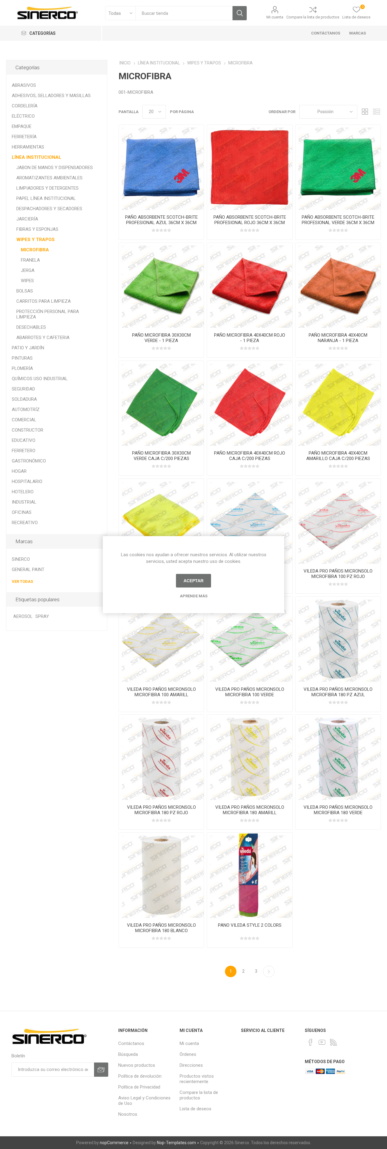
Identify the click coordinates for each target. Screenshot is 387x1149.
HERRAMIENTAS (28, 147)
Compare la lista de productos (312, 17)
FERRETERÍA (24, 136)
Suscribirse (101, 1069)
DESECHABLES (31, 327)
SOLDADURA (24, 399)
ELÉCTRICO (23, 116)
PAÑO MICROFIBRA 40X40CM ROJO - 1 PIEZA (249, 337)
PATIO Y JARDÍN (28, 348)
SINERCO (21, 559)
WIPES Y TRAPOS (35, 239)
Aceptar (193, 580)
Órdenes (188, 1054)
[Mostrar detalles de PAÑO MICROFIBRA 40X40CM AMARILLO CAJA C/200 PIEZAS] (337, 403)
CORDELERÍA (24, 106)
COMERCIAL (24, 420)
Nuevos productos (136, 1065)
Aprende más (193, 595)
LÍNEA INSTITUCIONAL (36, 157)
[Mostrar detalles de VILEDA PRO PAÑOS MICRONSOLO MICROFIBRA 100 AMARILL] (161, 639)
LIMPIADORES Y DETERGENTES (47, 188)
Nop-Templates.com (176, 1142)
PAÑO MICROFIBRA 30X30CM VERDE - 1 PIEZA (161, 337)
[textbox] (184, 13)
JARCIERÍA (27, 219)
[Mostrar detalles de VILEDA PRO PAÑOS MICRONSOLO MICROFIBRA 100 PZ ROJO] (337, 521)
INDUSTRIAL (24, 502)
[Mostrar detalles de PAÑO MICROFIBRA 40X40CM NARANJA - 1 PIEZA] (337, 285)
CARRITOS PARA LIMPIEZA (43, 301)
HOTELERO (23, 492)
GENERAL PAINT (28, 569)
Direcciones (191, 1065)
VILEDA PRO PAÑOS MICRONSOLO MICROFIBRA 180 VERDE (338, 810)
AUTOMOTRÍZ (26, 409)
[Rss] (333, 1042)
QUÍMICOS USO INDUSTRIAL (40, 378)
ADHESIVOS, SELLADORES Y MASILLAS (51, 95)
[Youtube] (322, 1042)
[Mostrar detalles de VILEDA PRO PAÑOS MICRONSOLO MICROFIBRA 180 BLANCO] (161, 875)
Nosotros (127, 1114)
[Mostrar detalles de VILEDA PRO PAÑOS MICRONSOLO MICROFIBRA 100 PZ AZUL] (249, 521)
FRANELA (30, 260)
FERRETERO (23, 450)
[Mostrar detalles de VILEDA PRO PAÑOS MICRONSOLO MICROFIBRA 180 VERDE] (337, 757)
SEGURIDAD (23, 389)
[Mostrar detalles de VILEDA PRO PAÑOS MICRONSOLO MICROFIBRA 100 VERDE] (249, 639)
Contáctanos (131, 1043)
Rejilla (364, 112)
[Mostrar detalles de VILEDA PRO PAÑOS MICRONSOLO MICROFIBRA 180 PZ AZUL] (337, 639)
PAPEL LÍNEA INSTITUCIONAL (46, 198)
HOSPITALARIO (27, 481)
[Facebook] (310, 1042)
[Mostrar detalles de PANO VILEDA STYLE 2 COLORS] (249, 875)
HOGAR (19, 471)
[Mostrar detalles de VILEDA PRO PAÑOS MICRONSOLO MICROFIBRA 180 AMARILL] (249, 757)
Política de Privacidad (139, 1087)
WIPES (27, 280)
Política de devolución (139, 1076)
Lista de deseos (195, 1108)
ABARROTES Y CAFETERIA (43, 337)
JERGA (27, 270)
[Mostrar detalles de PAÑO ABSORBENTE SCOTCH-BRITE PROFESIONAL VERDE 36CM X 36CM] (337, 167)
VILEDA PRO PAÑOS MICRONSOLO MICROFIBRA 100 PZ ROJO (338, 573)
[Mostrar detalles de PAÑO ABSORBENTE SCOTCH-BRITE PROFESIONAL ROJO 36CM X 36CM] (249, 167)
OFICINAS (21, 512)
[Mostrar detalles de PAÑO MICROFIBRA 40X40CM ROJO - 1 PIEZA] (249, 285)
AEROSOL (22, 616)
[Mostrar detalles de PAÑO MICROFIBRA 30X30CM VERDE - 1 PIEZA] (161, 285)
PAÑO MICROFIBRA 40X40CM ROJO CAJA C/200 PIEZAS (249, 455)
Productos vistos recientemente (197, 1078)
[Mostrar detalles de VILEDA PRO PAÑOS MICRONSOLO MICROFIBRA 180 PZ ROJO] (161, 757)
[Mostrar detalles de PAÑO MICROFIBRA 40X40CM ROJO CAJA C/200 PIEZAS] (249, 403)
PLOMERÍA (22, 368)
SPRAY (42, 616)
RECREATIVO (25, 522)
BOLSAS (24, 291)
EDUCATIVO (23, 440)
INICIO (125, 62)
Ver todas (22, 581)
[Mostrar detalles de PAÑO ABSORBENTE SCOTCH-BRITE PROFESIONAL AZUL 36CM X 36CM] (161, 167)
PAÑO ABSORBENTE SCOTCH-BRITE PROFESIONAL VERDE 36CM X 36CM (338, 219)
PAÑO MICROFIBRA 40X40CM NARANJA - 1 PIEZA (338, 337)
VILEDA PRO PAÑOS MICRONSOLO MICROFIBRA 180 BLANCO (161, 927)
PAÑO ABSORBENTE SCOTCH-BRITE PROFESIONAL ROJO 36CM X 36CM (249, 219)
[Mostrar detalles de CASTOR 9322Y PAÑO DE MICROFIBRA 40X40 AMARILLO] (161, 521)
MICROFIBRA (35, 250)
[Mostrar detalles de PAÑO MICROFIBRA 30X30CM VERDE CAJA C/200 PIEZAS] (161, 403)
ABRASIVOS (24, 85)
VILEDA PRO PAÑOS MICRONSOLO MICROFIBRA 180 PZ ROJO (161, 810)
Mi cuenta (274, 17)
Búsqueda (240, 13)
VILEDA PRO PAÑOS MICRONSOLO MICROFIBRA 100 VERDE (249, 692)
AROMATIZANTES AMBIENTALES (49, 178)
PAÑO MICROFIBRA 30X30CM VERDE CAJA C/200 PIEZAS (161, 455)
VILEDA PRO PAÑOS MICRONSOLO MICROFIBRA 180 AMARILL (249, 810)
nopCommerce (114, 1142)
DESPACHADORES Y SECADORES (49, 208)
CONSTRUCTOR (27, 430)
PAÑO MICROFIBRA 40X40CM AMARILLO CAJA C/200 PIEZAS (338, 455)
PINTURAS (22, 358)
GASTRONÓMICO (29, 461)
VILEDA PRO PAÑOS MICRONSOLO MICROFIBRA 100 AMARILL (161, 692)
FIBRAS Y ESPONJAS (37, 229)
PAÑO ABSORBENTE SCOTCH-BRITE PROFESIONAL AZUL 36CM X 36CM (161, 219)
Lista (376, 112)
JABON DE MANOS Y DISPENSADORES (54, 167)
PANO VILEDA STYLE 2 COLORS (249, 925)
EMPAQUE (21, 126)
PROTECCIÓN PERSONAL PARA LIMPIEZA (47, 314)
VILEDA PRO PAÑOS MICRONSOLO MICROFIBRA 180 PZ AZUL (338, 692)
